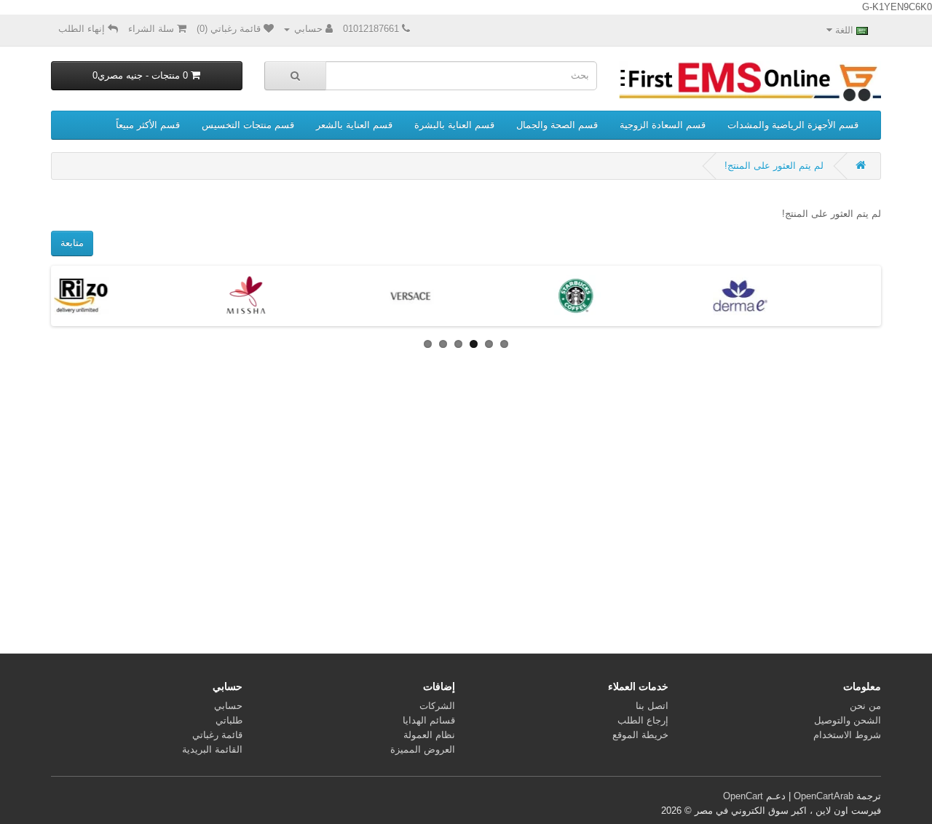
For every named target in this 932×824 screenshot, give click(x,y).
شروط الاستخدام (847, 734)
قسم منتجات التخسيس (248, 124)
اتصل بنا (652, 705)
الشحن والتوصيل (847, 720)
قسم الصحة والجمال (557, 124)
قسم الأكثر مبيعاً (148, 124)
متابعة (72, 242)
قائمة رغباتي (217, 734)
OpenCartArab (823, 796)
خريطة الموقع (640, 734)
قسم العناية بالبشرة (454, 124)
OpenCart (743, 796)
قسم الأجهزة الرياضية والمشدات (792, 124)
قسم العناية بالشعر (354, 124)
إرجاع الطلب (642, 720)
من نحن (865, 705)
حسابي (228, 705)
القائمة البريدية (212, 749)
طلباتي (229, 720)
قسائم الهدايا (429, 720)
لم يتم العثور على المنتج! (774, 165)
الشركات (437, 705)
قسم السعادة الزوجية (663, 124)
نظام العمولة (429, 734)
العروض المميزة (422, 749)
